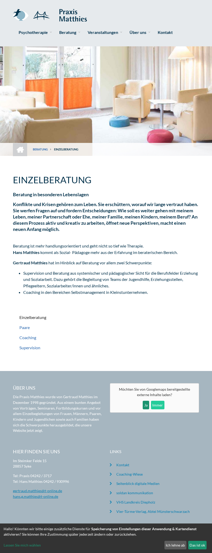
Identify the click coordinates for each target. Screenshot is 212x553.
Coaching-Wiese (129, 474)
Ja (146, 405)
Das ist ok (197, 545)
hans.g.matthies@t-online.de (35, 496)
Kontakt (165, 32)
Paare (24, 327)
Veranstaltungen (103, 32)
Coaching (27, 337)
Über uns (138, 32)
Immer (157, 405)
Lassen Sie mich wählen (22, 545)
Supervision (29, 347)
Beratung (67, 32)
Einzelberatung (32, 317)
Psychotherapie (33, 32)
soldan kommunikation (134, 493)
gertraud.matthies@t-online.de (37, 491)
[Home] (50, 14)
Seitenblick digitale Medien (138, 483)
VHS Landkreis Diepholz (135, 502)
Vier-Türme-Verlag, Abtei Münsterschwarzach (153, 511)
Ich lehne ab (175, 545)
